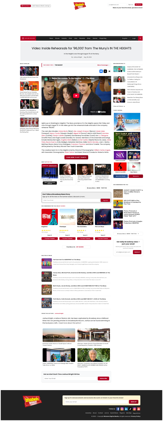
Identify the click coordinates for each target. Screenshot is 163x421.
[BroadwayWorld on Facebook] (118, 409)
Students (82, 38)
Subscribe (103, 378)
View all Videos (118, 106)
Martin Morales (92, 142)
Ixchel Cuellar (83, 140)
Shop (88, 38)
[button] (140, 38)
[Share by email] (109, 71)
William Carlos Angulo (102, 150)
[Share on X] (105, 71)
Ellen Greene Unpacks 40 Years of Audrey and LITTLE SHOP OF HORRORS (135, 92)
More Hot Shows (120, 176)
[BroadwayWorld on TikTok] (130, 409)
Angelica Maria (66, 140)
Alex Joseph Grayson (81, 131)
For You (49, 162)
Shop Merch (26, 6)
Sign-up (130, 4)
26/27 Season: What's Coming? (41, 6)
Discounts (136, 176)
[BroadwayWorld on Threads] (134, 409)
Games (95, 38)
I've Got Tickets (50, 238)
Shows (57, 38)
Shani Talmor (69, 152)
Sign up (137, 252)
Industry (64, 38)
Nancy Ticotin (55, 133)
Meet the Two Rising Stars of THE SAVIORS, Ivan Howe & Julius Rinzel (135, 100)
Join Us (106, 413)
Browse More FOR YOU (97, 188)
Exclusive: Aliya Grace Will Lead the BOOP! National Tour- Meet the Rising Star (29, 126)
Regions (122, 413)
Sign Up (133, 402)
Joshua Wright (59, 313)
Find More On (75, 247)
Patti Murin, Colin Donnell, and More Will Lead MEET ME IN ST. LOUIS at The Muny (79, 299)
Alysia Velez (100, 131)
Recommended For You (120, 184)
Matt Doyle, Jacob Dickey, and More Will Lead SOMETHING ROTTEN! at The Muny (79, 286)
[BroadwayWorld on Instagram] (122, 409)
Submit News (114, 413)
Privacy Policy (135, 416)
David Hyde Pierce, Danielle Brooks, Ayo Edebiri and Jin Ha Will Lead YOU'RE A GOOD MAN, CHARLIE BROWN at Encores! (29, 90)
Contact (100, 413)
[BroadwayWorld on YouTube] (138, 409)
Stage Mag (103, 38)
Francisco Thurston (78, 144)
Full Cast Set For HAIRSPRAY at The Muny (66, 259)
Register (124, 38)
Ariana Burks (63, 131)
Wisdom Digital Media (111, 416)
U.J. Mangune (103, 135)
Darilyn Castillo (58, 135)
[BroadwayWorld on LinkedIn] (126, 409)
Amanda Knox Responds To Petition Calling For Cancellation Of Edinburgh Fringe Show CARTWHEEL (134, 81)
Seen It (49, 235)
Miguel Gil (76, 133)
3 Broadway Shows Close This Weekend (29, 73)
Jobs (75, 38)
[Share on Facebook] (101, 71)
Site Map (128, 413)
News (51, 38)
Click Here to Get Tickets (76, 157)
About (94, 413)
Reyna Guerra (51, 142)
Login (134, 38)
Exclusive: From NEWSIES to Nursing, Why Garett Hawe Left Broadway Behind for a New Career (29, 108)
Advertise (88, 413)
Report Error (136, 413)
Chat (70, 38)
